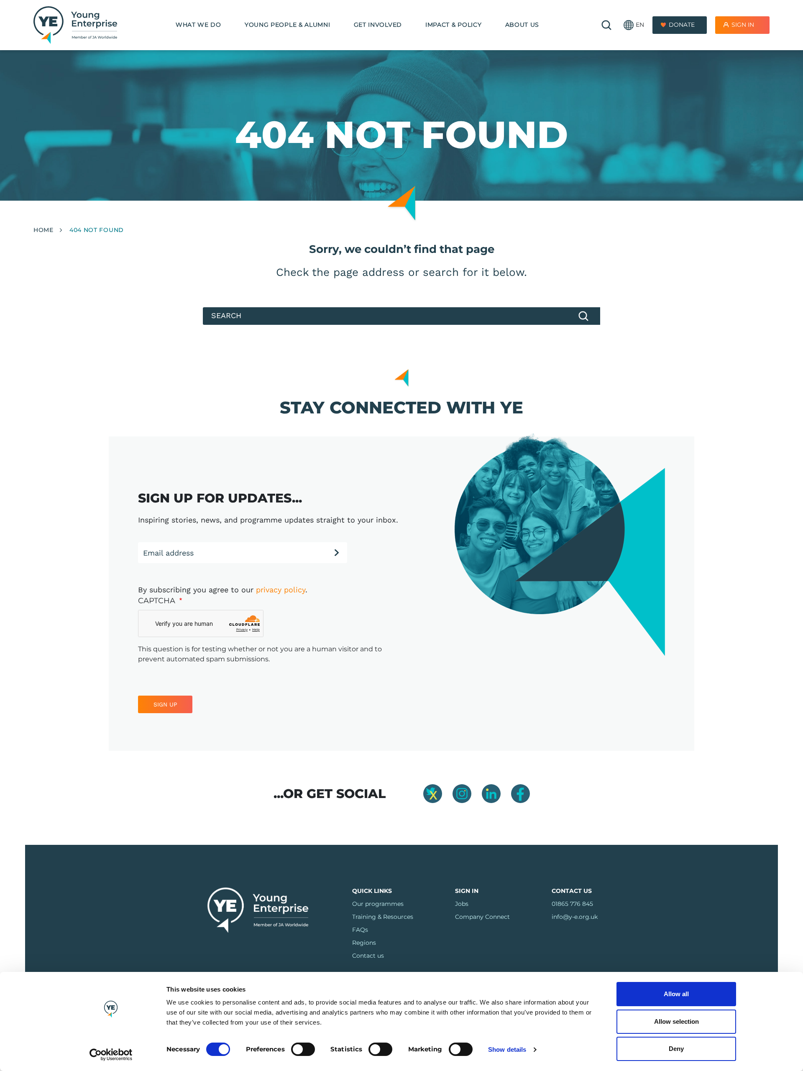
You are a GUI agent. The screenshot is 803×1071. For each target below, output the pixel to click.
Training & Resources (382, 917)
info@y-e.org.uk (575, 917)
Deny (676, 1048)
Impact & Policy (453, 24)
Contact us (368, 955)
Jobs (461, 904)
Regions (364, 942)
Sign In (742, 24)
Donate (682, 24)
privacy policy (280, 589)
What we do (198, 24)
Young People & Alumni (287, 24)
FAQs (360, 929)
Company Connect (482, 917)
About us (522, 24)
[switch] (303, 1049)
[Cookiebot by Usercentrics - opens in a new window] (111, 1054)
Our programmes (378, 904)
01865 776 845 (572, 904)
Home (43, 230)
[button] (634, 25)
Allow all (676, 993)
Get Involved (378, 24)
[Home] (75, 25)
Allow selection (676, 1021)
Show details (507, 1049)
